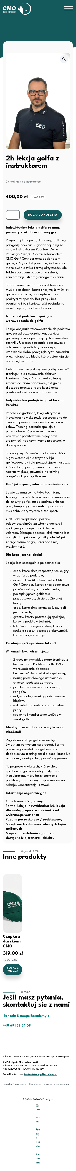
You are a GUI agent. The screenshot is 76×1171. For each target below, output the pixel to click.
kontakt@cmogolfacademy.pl (40, 1074)
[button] (64, 59)
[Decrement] (9, 215)
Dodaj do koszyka (42, 215)
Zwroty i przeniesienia (56, 1084)
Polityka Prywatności (14, 1084)
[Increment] (17, 215)
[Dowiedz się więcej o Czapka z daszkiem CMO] (12, 903)
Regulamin (35, 1084)
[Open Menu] (68, 8)
